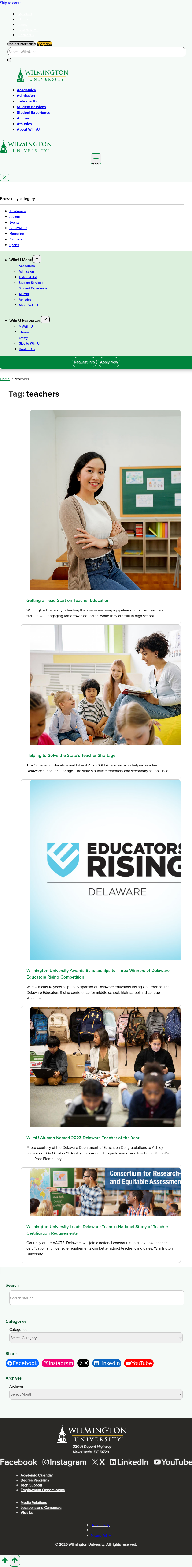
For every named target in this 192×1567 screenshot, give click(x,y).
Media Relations (34, 1502)
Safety (23, 24)
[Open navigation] (96, 158)
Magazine (16, 233)
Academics (26, 90)
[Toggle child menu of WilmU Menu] (36, 259)
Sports (14, 244)
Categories (18, 1329)
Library (23, 19)
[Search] (9, 60)
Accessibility (101, 1525)
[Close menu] (4, 177)
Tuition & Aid (27, 101)
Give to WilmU (28, 29)
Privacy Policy (101, 1535)
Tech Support (31, 1485)
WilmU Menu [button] (20, 260)
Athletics (24, 123)
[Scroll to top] (5, 1562)
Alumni (23, 118)
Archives (16, 1386)
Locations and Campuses (41, 1507)
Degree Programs (35, 1480)
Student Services (31, 107)
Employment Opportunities (43, 1490)
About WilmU (28, 129)
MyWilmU (25, 14)
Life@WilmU (18, 228)
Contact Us (26, 35)
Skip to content (12, 2)
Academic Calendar (37, 1475)
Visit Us (27, 1512)
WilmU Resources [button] (25, 320)
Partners (15, 239)
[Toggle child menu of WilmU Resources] (45, 319)
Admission (26, 95)
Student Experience (33, 112)
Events (14, 222)
